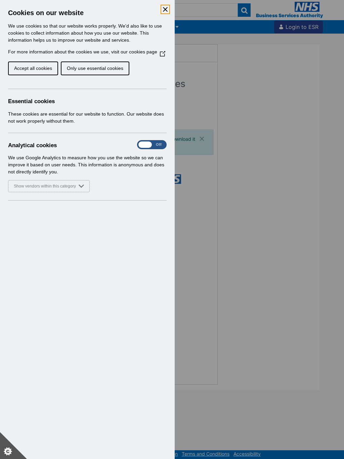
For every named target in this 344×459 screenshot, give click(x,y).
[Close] (165, 9)
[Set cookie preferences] (13, 445)
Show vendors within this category (45, 186)
